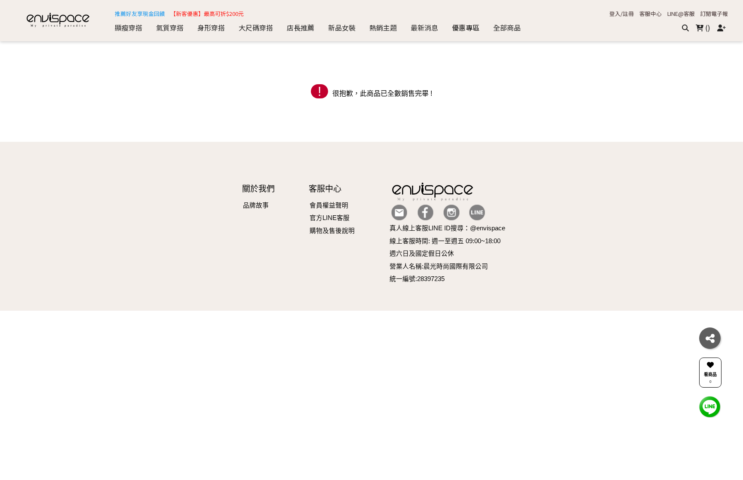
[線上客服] (710, 406)
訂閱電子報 (714, 14)
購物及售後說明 (332, 230)
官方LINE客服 (330, 217)
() (706, 27)
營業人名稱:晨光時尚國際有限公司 (439, 266)
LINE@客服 (681, 14)
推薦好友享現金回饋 (140, 14)
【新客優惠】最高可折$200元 (207, 14)
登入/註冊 (621, 14)
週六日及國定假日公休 (422, 253)
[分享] (710, 338)
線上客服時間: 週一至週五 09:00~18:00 (445, 241)
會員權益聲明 (329, 205)
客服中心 (650, 14)
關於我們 (258, 188)
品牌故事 (256, 205)
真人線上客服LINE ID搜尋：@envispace (447, 228)
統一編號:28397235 (417, 278)
